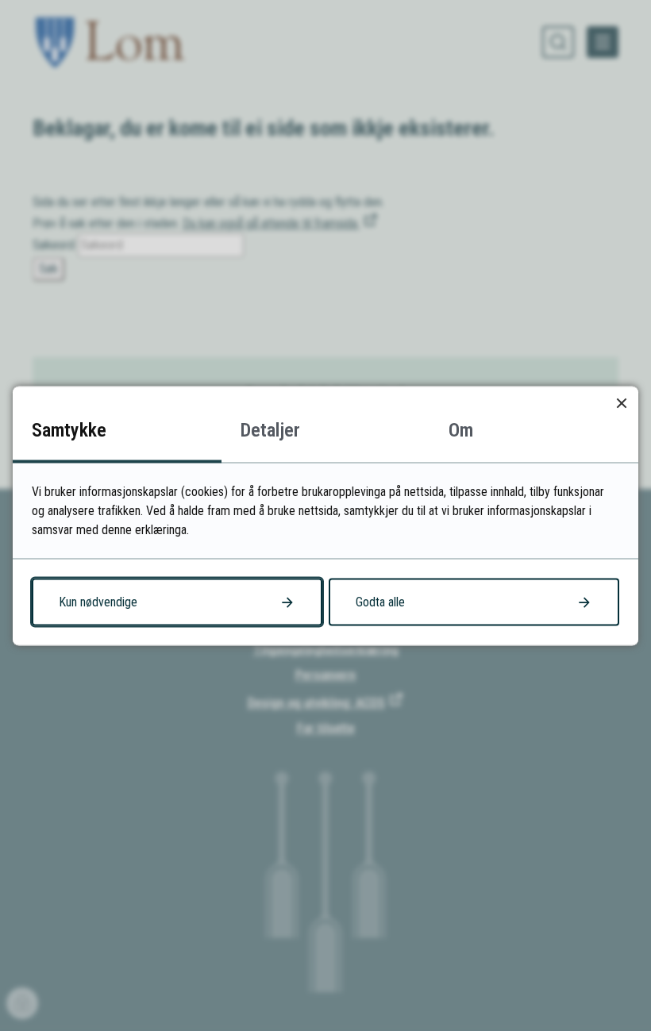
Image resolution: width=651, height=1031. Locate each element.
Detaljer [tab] (270, 429)
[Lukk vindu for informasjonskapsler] (621, 403)
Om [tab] (461, 429)
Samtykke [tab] (69, 429)
